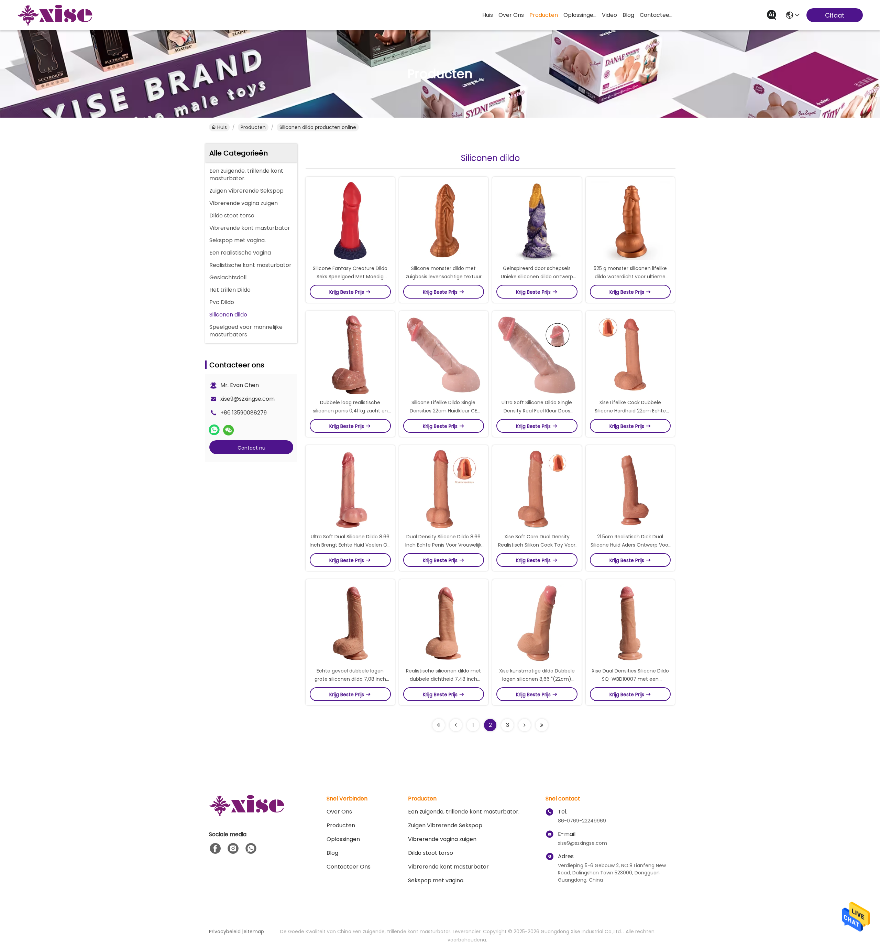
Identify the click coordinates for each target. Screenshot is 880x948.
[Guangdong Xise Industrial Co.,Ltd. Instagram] (233, 848)
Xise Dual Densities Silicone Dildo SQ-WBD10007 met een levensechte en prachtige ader (630, 679)
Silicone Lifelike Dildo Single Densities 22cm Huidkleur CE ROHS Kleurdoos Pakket (443, 410)
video (609, 15)
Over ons (339, 812)
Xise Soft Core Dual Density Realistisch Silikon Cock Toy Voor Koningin (536, 545)
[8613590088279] (251, 848)
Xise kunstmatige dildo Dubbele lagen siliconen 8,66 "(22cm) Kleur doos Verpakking (537, 679)
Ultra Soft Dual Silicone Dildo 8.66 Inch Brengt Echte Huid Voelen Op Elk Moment (350, 545)
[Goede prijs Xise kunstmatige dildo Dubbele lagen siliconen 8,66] (537, 622)
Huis (487, 15)
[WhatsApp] (214, 430)
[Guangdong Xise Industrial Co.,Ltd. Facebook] (215, 848)
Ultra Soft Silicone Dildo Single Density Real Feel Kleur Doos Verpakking (537, 410)
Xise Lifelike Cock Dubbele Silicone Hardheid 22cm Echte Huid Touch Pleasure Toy (630, 410)
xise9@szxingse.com (247, 399)
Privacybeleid (225, 931)
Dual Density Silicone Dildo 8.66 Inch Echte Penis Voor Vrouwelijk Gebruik (443, 545)
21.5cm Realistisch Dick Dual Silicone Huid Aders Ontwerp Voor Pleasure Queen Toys (630, 545)
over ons (511, 15)
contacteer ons (656, 15)
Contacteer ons (349, 867)
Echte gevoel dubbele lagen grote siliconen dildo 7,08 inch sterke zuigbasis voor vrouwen (350, 679)
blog (628, 15)
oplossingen (579, 15)
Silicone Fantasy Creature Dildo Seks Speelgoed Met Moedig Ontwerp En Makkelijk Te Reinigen (350, 276)
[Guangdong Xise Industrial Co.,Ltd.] (55, 15)
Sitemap (254, 931)
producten (543, 15)
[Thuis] (247, 814)
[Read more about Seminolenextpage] (438, 725)
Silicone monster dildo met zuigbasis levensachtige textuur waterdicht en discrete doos (444, 276)
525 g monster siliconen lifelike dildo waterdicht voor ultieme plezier (630, 276)
